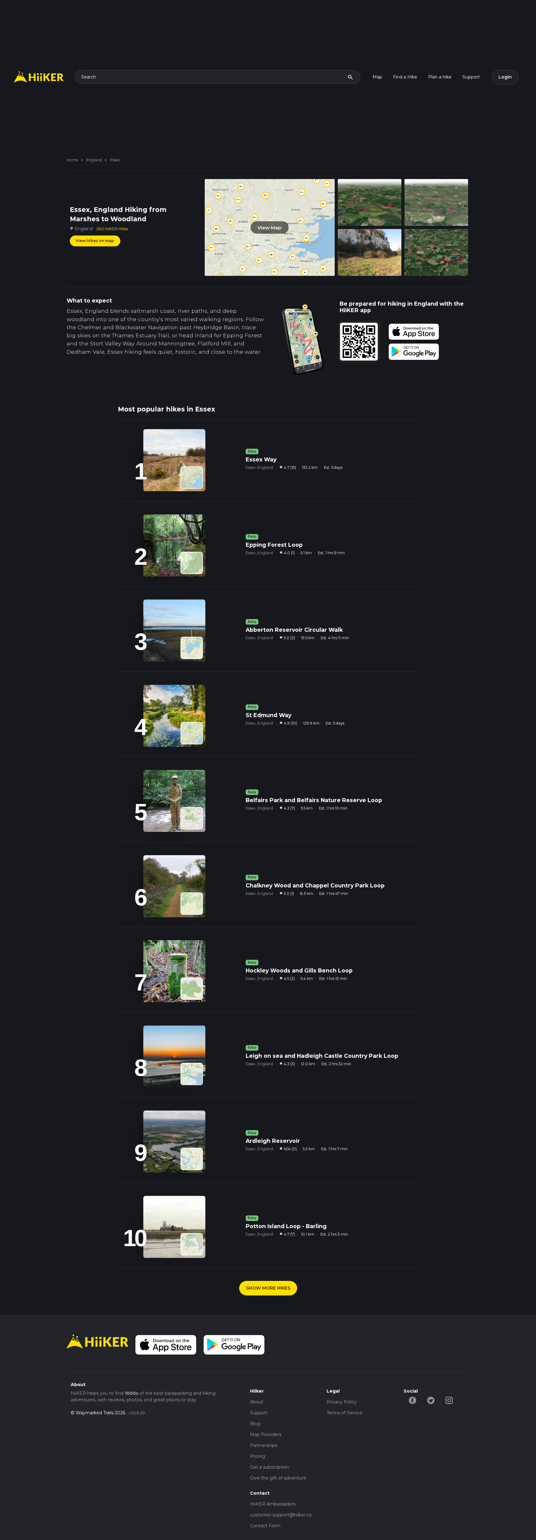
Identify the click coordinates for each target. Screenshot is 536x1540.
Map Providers (265, 1434)
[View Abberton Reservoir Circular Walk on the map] (192, 648)
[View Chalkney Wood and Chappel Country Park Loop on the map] (192, 903)
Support (471, 77)
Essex (115, 160)
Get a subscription (269, 1467)
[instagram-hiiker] (449, 1400)
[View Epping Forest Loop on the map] (192, 563)
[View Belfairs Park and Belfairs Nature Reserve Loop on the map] (192, 818)
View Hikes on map (95, 240)
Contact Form (265, 1526)
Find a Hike (405, 77)
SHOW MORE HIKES (268, 1288)
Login (505, 77)
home (72, 160)
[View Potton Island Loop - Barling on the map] (192, 1244)
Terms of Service (345, 1413)
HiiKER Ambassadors (273, 1504)
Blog (255, 1423)
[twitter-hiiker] (431, 1400)
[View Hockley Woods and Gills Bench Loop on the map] (192, 988)
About (256, 1402)
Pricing (257, 1456)
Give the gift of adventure (278, 1478)
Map (377, 77)
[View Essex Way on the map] (192, 477)
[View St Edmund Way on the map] (192, 733)
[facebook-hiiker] (413, 1400)
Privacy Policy (342, 1402)
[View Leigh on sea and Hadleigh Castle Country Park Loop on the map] (192, 1074)
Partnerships (263, 1445)
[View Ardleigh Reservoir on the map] (192, 1159)
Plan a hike (440, 77)
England (94, 160)
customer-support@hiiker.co (281, 1515)
